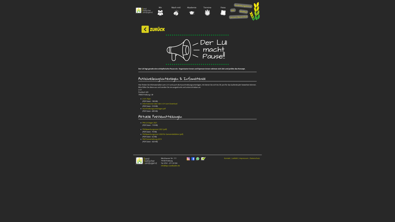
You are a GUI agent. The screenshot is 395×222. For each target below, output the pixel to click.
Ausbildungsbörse (243, 6)
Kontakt (227, 158)
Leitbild (235, 158)
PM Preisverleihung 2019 (152, 139)
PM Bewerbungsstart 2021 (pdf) (154, 129)
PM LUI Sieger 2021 (149, 123)
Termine (207, 7)
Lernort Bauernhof (238, 16)
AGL (233, 10)
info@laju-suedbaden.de (170, 166)
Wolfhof (243, 11)
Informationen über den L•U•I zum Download (159, 104)
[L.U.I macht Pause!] (197, 65)
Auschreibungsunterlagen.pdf (154, 109)
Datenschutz (255, 158)
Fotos (223, 7)
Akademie (191, 7)
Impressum (243, 158)
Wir (160, 7)
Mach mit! (176, 7)
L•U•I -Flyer (146, 99)
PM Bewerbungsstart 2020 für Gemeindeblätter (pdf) (162, 134)
